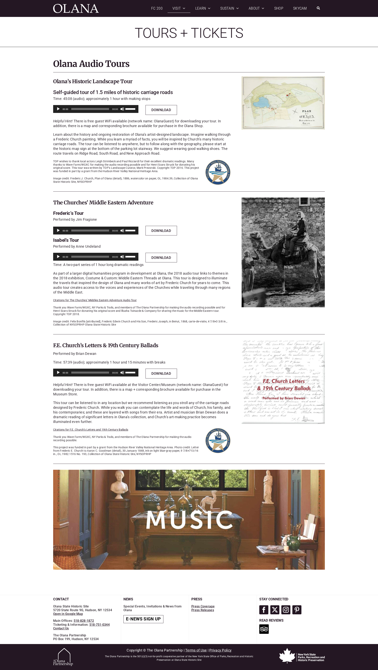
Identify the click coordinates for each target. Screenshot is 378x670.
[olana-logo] (76, 6)
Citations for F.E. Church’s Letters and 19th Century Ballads (90, 429)
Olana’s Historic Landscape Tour (92, 81)
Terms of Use (196, 650)
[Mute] (122, 109)
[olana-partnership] (63, 650)
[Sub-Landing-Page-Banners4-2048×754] (189, 471)
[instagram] (285, 609)
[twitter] (274, 609)
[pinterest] (296, 609)
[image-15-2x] (283, 342)
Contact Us (61, 628)
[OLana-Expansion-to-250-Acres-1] (283, 78)
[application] (95, 109)
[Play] (58, 109)
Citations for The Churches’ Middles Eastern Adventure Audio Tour (95, 300)
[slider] (130, 108)
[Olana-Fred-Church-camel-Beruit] (283, 199)
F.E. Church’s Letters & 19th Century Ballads (105, 345)
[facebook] (263, 609)
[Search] (318, 8)
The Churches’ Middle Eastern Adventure (103, 202)
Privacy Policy (220, 650)
